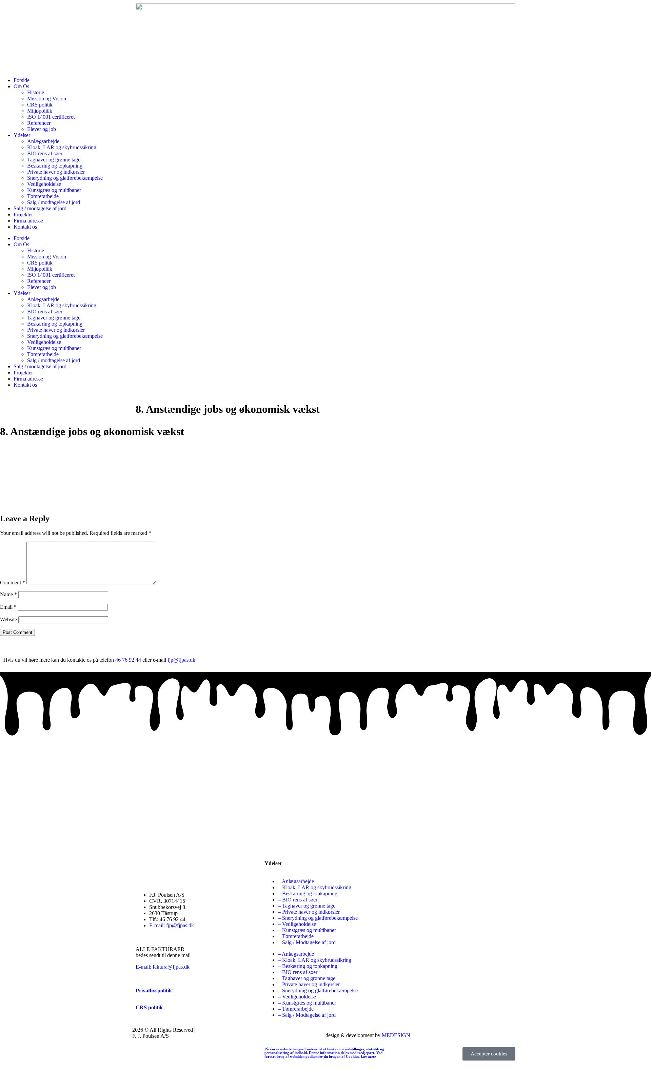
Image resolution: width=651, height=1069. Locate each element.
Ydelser (22, 135)
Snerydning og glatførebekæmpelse (65, 178)
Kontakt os (25, 227)
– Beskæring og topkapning (307, 893)
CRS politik (40, 105)
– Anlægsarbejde (296, 881)
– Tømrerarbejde (296, 936)
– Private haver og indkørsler (309, 912)
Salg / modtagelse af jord (53, 202)
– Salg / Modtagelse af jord (307, 942)
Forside (21, 238)
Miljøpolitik (39, 111)
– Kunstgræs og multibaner (307, 930)
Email (8, 607)
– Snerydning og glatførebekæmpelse (318, 918)
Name (8, 594)
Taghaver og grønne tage (53, 159)
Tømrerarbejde (43, 196)
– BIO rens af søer (297, 899)
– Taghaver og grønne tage (306, 906)
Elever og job (41, 129)
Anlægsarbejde (43, 141)
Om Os (21, 244)
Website (8, 619)
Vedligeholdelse (44, 184)
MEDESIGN (396, 1035)
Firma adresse (28, 220)
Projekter (23, 214)
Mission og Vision (46, 98)
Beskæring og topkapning (54, 166)
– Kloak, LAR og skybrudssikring (314, 887)
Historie (35, 250)
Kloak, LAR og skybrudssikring (61, 147)
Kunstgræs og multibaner (54, 190)
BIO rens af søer (44, 153)
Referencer (39, 123)
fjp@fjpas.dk (181, 660)
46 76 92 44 (128, 660)
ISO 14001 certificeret (51, 117)
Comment (12, 582)
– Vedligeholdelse (297, 924)
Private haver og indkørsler (56, 172)
